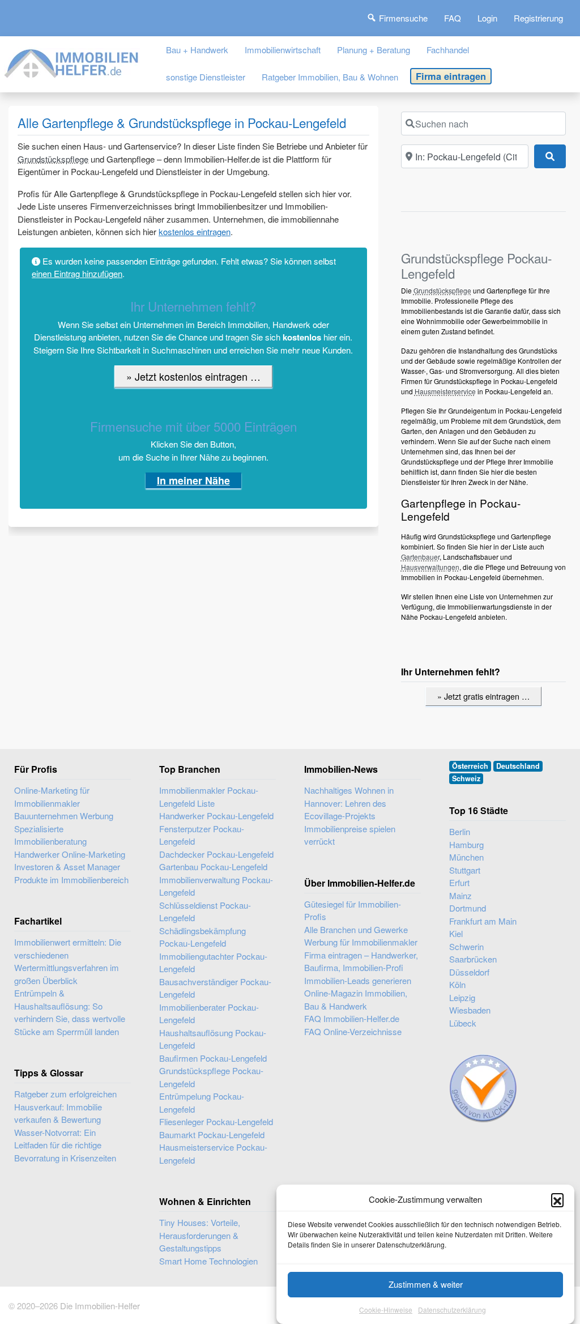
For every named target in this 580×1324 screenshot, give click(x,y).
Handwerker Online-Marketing (69, 854)
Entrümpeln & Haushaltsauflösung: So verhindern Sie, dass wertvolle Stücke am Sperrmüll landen (69, 1012)
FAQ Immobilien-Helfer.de (351, 1018)
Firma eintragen (451, 76)
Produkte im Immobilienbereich (71, 879)
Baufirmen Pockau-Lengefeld (213, 1058)
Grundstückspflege (53, 159)
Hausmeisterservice (445, 391)
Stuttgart (464, 870)
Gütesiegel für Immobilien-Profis (352, 910)
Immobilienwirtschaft (283, 50)
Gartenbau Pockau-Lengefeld (213, 866)
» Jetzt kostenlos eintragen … (193, 376)
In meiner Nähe (193, 480)
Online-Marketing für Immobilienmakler (51, 796)
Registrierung (538, 18)
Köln (457, 984)
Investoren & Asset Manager (67, 866)
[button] (557, 1199)
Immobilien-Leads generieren (357, 980)
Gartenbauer (420, 556)
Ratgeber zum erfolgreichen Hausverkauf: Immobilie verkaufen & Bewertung (65, 1106)
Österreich (470, 766)
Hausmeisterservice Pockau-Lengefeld (213, 1153)
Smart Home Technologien (208, 1261)
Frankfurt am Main (483, 921)
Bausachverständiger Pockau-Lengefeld (215, 988)
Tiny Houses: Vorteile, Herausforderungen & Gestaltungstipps (199, 1235)
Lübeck (462, 1023)
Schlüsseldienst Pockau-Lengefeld (205, 911)
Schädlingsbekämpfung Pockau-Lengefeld (202, 937)
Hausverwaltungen (430, 567)
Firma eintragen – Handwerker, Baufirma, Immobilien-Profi (361, 961)
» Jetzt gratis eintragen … (483, 696)
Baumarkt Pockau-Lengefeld (212, 1134)
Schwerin (466, 946)
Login (487, 18)
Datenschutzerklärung (452, 1309)
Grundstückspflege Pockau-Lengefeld (211, 1077)
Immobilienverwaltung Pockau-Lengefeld (216, 886)
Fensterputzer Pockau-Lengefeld (201, 835)
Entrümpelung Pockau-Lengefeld (201, 1102)
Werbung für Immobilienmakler (360, 942)
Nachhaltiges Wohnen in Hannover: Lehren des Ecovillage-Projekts (349, 802)
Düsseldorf (469, 972)
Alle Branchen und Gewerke (356, 929)
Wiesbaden (470, 1010)
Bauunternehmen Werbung (63, 815)
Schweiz (466, 778)
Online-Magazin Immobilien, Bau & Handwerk (355, 999)
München (466, 857)
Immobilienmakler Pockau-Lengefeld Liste (208, 796)
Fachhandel (448, 50)
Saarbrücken (473, 959)
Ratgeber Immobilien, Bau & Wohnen (330, 77)
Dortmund (467, 908)
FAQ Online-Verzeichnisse (353, 1031)
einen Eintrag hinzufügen (77, 273)
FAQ (452, 18)
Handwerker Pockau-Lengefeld (216, 815)
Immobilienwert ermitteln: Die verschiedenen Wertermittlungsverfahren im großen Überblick (67, 961)
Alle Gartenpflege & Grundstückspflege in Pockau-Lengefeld (182, 122)
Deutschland (518, 766)
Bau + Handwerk (197, 50)
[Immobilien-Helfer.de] (72, 61)
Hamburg (466, 844)
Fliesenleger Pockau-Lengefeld (216, 1121)
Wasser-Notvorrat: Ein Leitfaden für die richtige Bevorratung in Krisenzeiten (65, 1145)
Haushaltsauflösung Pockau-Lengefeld (212, 1039)
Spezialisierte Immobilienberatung (50, 835)
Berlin (459, 831)
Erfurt (459, 882)
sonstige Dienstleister (205, 77)
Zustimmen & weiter (426, 1284)
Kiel (456, 933)
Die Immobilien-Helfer (100, 1306)
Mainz (460, 895)
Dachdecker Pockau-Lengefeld (216, 854)
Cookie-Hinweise (385, 1309)
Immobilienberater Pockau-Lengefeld (209, 1013)
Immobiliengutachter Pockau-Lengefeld (213, 962)
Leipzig (462, 997)
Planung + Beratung (373, 50)
